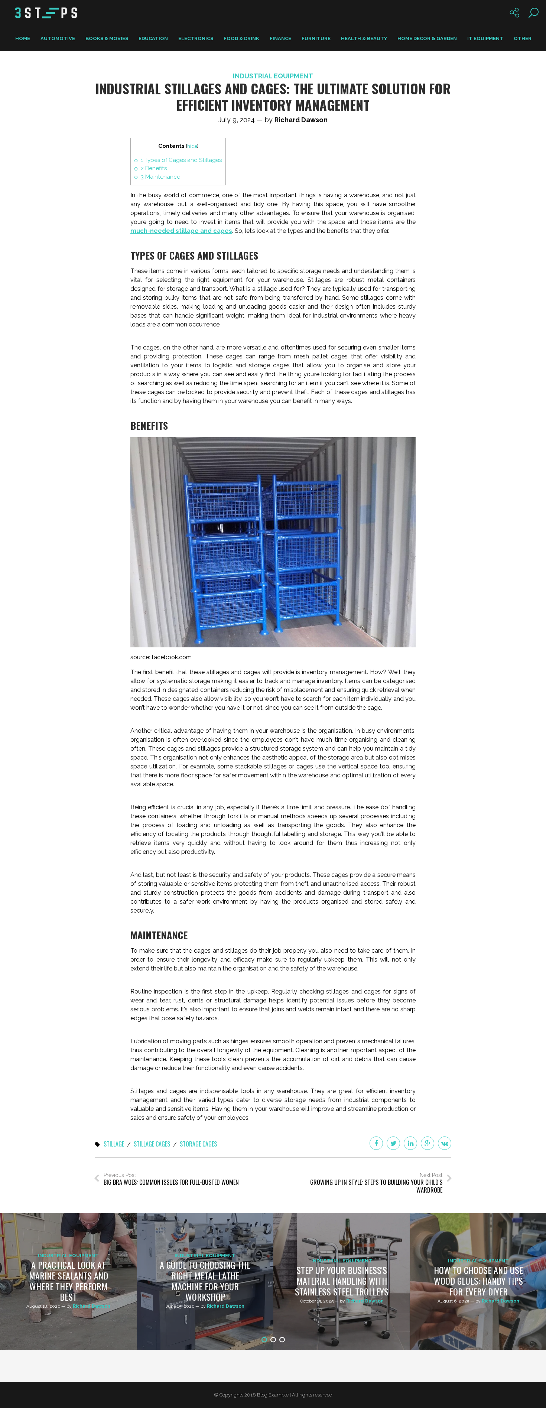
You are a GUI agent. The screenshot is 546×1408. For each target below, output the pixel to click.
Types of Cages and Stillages (181, 160)
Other (523, 38)
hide (192, 146)
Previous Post (171, 1179)
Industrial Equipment (273, 76)
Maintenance (160, 176)
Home (22, 38)
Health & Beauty (364, 38)
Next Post (376, 1183)
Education (153, 38)
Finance (280, 38)
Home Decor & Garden (427, 38)
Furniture (316, 38)
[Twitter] (393, 1143)
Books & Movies (106, 38)
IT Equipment (485, 38)
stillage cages (152, 1144)
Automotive (57, 38)
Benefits (154, 168)
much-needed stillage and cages (181, 230)
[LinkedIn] (410, 1143)
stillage (114, 1144)
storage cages (198, 1144)
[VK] (444, 1143)
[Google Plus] (427, 1143)
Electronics (195, 38)
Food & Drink (241, 38)
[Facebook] (376, 1143)
